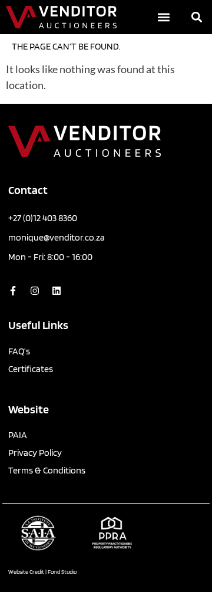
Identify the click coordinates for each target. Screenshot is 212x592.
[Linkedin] (56, 290)
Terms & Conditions (46, 470)
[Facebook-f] (13, 290)
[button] (164, 17)
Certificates (30, 368)
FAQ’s (19, 351)
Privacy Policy (35, 452)
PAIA (17, 434)
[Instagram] (34, 290)
